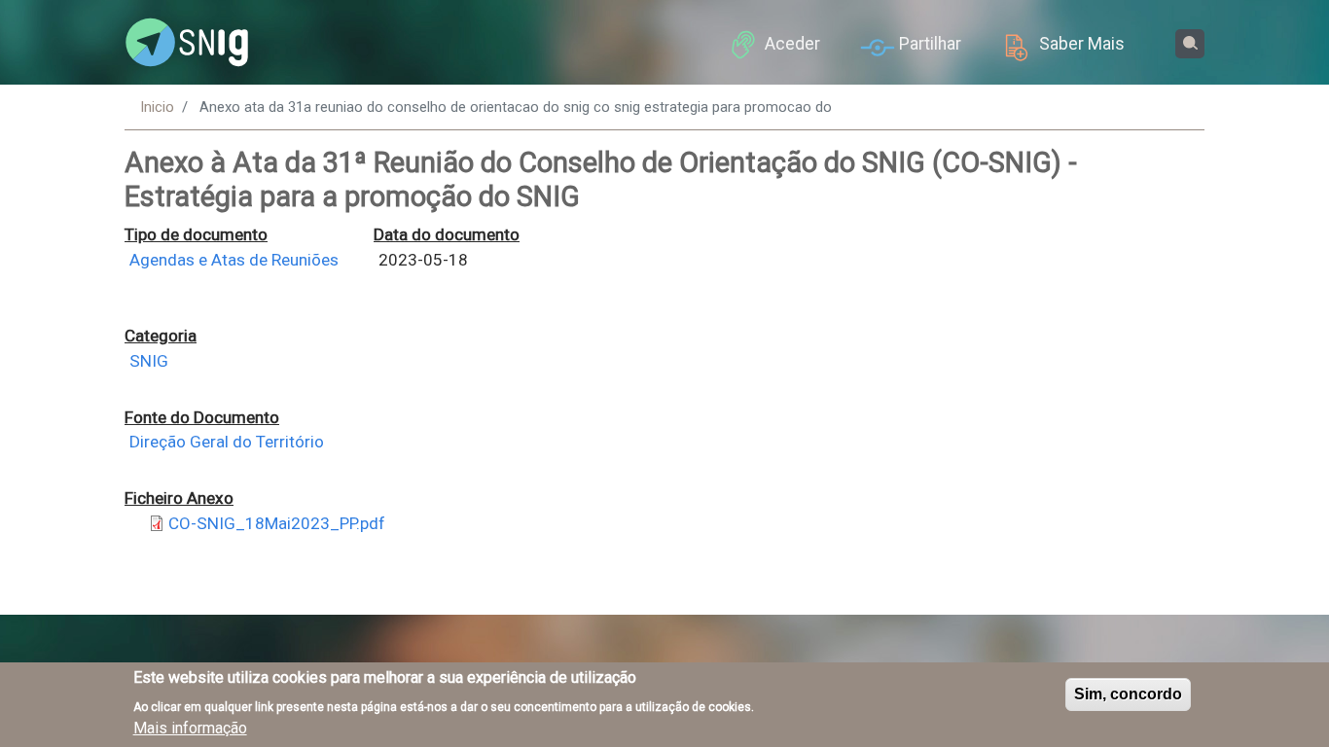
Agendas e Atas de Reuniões (234, 259)
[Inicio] (187, 43)
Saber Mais (1082, 43)
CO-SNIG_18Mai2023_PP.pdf (276, 523)
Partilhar (930, 43)
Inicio (157, 107)
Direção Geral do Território (226, 441)
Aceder (792, 43)
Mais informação (190, 728)
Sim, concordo (1128, 694)
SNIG (148, 361)
